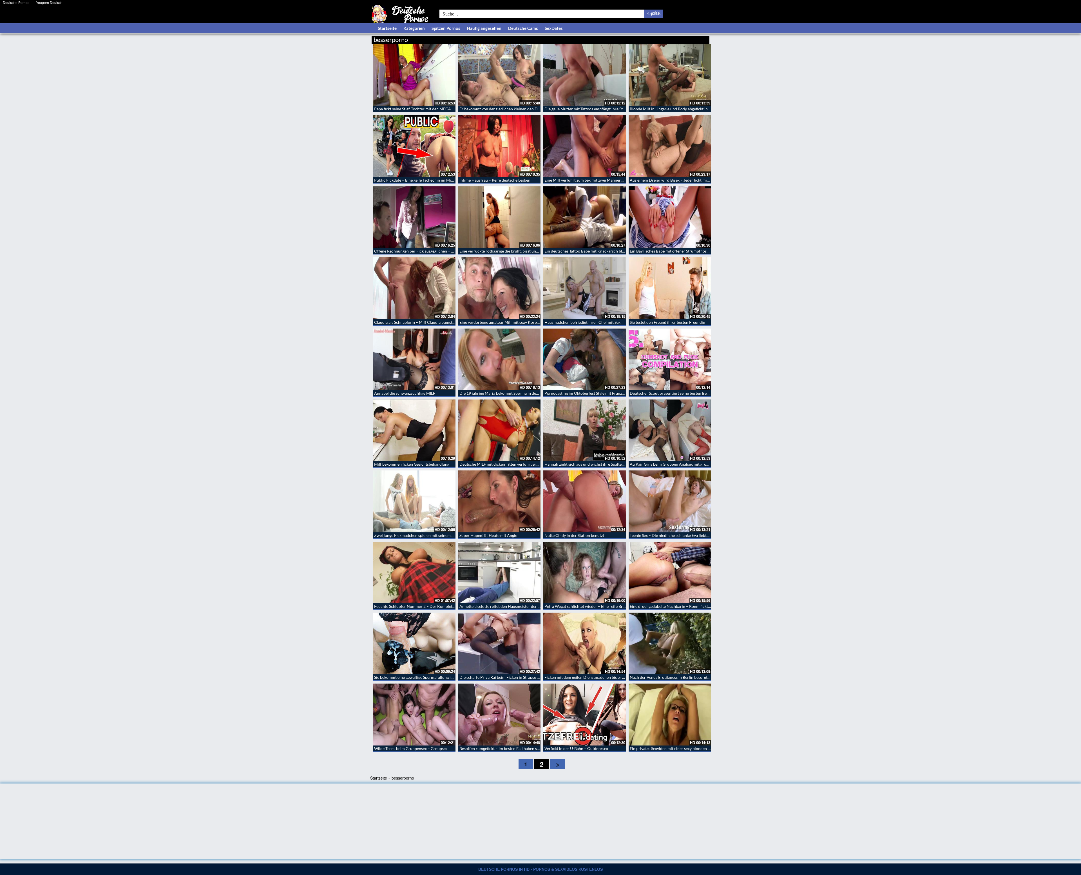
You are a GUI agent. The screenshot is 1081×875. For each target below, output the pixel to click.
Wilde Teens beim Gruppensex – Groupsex (411, 748)
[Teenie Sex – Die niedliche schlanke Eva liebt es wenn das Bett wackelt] (670, 501)
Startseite (387, 28)
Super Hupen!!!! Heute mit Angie (488, 535)
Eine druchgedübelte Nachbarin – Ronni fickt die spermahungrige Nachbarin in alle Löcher (708, 606)
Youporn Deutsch (49, 2)
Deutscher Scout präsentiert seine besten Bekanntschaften (680, 393)
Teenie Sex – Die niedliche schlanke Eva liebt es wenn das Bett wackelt (690, 535)
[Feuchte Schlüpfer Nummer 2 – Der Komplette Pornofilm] (414, 572)
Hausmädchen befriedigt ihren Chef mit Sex (582, 322)
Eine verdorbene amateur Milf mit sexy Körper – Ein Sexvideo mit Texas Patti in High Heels (538, 322)
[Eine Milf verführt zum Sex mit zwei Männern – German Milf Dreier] (584, 146)
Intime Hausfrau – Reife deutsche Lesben (494, 180)
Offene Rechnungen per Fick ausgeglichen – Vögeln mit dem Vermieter (435, 251)
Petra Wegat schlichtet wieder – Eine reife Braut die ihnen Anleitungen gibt (609, 606)
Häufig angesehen (484, 28)
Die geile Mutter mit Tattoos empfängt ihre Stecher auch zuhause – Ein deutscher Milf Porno (624, 108)
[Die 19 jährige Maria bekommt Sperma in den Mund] (499, 359)
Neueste (664, 38)
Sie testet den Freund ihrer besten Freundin (667, 322)
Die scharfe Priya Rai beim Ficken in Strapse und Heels (506, 677)
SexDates (554, 28)
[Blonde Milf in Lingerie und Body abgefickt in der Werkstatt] (670, 75)
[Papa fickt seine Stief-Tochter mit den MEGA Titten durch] (414, 75)
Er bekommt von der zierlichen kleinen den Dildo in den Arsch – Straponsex (525, 108)
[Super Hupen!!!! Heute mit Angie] (499, 501)
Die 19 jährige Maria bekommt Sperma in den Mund (504, 393)
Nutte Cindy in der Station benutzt (574, 535)
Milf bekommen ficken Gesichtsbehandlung (411, 464)
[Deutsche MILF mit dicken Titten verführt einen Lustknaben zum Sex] (499, 430)
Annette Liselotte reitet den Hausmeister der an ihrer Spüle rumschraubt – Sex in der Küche (538, 606)
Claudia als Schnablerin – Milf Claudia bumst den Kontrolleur (427, 322)
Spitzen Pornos (446, 28)
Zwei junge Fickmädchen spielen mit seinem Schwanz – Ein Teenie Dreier (437, 535)
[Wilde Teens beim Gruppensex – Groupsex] (414, 714)
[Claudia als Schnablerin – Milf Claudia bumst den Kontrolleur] (414, 288)
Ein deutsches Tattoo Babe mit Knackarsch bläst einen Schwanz (599, 251)
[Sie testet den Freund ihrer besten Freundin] (670, 288)
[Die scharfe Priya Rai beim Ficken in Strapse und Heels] (499, 643)
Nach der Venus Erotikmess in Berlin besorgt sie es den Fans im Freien (690, 677)
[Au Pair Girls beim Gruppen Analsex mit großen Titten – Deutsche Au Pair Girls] (670, 430)
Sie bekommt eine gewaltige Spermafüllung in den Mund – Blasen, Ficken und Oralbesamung (454, 677)
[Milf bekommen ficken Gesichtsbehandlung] (414, 430)
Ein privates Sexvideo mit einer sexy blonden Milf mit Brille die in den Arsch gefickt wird (706, 748)
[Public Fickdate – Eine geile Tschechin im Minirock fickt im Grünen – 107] (414, 146)
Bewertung (699, 38)
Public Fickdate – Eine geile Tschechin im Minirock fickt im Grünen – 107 (437, 180)
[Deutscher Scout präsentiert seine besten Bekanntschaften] (670, 359)
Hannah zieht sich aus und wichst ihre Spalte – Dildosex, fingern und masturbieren (615, 464)
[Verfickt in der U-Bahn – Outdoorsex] (584, 714)
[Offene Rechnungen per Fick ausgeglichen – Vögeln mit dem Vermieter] (414, 217)
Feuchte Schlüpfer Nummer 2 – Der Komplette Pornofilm (424, 606)
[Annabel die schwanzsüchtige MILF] (414, 359)
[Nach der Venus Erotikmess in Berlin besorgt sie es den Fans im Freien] (670, 643)
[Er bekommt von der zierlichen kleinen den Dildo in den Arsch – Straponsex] (499, 75)
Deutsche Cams (523, 28)
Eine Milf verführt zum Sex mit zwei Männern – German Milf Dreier (603, 180)
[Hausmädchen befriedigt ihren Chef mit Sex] (584, 288)
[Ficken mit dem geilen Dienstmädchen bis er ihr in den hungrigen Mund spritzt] (584, 643)
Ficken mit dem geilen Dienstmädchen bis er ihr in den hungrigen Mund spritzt (612, 677)
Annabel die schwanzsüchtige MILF (404, 393)
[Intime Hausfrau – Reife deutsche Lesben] (499, 146)
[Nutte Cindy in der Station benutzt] (584, 501)
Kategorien (414, 28)
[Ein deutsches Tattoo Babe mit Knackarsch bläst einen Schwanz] (584, 217)
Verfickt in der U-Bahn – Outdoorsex (576, 748)
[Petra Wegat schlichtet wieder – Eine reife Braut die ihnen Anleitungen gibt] (584, 572)
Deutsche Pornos (16, 2)
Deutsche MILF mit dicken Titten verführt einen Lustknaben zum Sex (518, 464)
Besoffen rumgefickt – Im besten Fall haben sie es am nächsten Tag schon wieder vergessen (537, 748)
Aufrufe (680, 38)
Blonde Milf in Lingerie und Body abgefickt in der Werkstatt (681, 108)
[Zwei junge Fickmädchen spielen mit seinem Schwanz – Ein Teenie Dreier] (414, 501)
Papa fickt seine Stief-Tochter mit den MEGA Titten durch (424, 108)
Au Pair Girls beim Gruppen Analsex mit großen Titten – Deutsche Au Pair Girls (699, 464)
